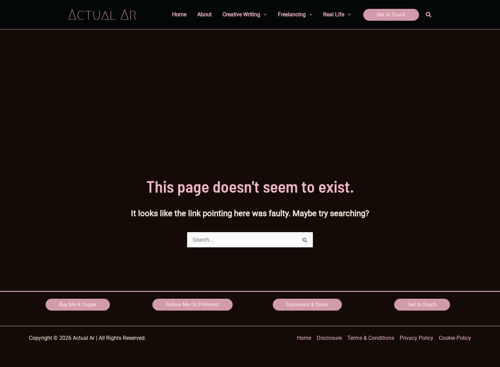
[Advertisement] (250, 80)
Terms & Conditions (370, 338)
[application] (263, 15)
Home (304, 338)
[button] (391, 15)
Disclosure (329, 338)
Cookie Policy (455, 338)
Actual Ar (102, 14)
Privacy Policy (416, 338)
